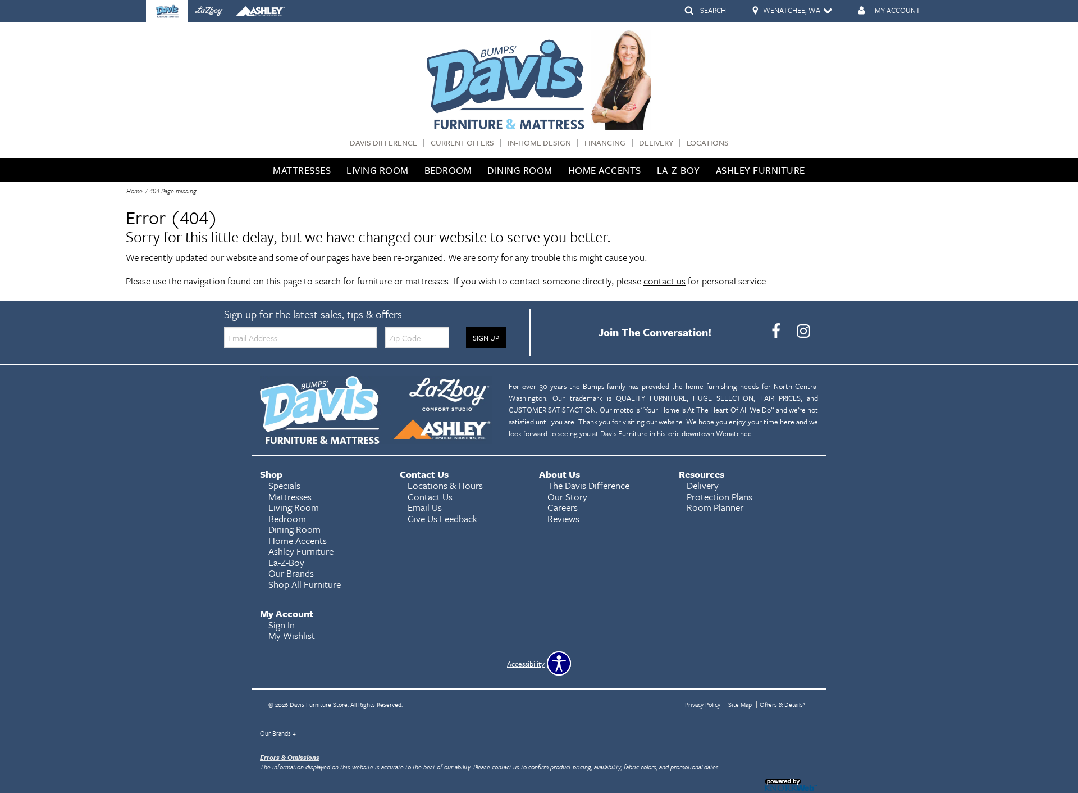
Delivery (656, 143)
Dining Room (519, 170)
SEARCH (713, 10)
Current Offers (462, 143)
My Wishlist (291, 635)
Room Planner (715, 507)
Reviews (563, 518)
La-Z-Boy (678, 170)
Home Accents (604, 170)
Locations (708, 143)
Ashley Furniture (760, 170)
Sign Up (486, 337)
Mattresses (302, 170)
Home (134, 191)
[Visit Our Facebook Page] (777, 331)
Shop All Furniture (304, 584)
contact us (664, 281)
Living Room (377, 170)
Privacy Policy (702, 704)
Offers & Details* (782, 704)
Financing (604, 143)
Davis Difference (383, 143)
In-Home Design (539, 143)
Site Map (740, 704)
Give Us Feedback (442, 518)
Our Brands (278, 733)
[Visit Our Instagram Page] (803, 331)
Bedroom (448, 170)
